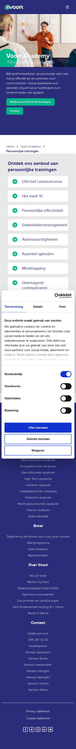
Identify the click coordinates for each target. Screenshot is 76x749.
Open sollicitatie (38, 516)
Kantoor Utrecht (38, 684)
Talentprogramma (38, 543)
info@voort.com (38, 633)
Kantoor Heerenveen (38, 665)
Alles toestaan (38, 427)
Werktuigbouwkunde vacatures (38, 504)
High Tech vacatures (38, 479)
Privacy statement (38, 711)
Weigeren (38, 450)
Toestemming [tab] (13, 306)
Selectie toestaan (38, 439)
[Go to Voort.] (10, 146)
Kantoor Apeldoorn (38, 652)
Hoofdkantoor (38, 646)
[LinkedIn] (44, 729)
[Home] (13, 7)
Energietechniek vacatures (38, 466)
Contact (14, 111)
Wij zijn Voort (38, 576)
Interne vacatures (38, 510)
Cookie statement (38, 718)
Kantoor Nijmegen (38, 677)
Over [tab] (62, 306)
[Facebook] (25, 729)
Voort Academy (38, 549)
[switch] (66, 386)
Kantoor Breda (38, 659)
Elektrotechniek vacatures (38, 460)
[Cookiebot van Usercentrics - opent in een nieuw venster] (55, 295)
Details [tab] (38, 306)
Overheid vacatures (38, 498)
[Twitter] (31, 729)
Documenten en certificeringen (38, 601)
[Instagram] (38, 729)
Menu (67, 7)
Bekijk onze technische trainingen (30, 102)
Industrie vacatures (38, 485)
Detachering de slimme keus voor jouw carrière (38, 537)
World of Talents (38, 613)
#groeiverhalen (38, 555)
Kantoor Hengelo (38, 671)
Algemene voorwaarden (38, 594)
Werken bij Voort (38, 582)
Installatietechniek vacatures (38, 491)
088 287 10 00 (38, 640)
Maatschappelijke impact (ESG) (38, 588)
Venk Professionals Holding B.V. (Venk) (38, 607)
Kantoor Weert (38, 690)
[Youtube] (50, 729)
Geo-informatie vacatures (38, 473)
